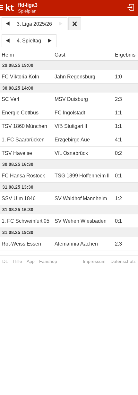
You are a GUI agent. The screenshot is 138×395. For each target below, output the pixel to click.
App (31, 261)
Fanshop (48, 261)
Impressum (94, 261)
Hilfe (17, 261)
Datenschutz (123, 261)
